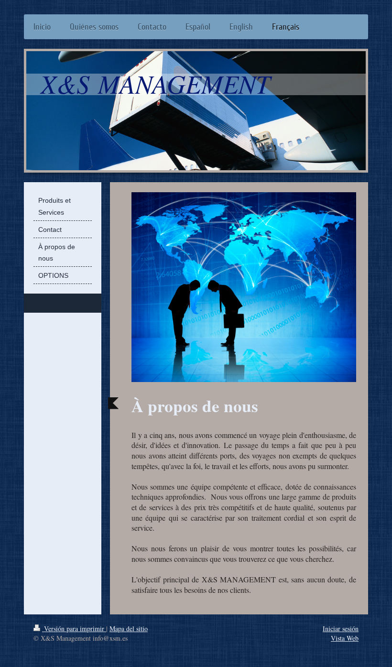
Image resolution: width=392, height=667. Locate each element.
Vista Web (345, 638)
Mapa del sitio (128, 628)
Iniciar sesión (341, 628)
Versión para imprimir (74, 628)
